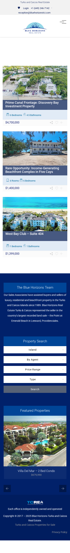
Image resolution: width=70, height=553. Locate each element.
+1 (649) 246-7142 (40, 8)
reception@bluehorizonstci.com (34, 12)
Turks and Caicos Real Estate (35, 2)
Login (26, 8)
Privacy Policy (59, 532)
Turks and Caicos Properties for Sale (35, 524)
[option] (35, 447)
